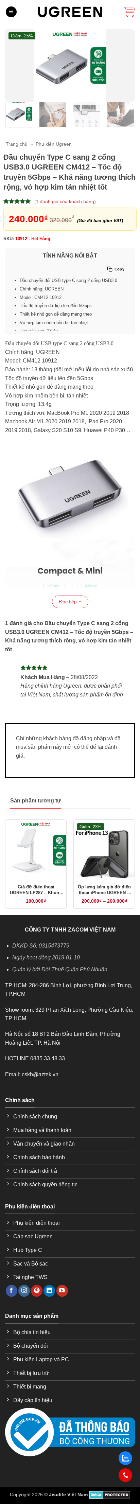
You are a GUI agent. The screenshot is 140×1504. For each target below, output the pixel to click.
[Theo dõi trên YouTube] (62, 1291)
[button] (11, 12)
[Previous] (14, 65)
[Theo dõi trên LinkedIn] (49, 1291)
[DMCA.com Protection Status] (109, 1494)
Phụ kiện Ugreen (54, 144)
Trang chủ (17, 144)
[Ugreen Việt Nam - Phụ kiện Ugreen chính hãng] (70, 12)
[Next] (125, 65)
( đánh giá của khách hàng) (65, 201)
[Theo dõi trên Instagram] (24, 1291)
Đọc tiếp (68, 601)
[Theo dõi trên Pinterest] (36, 1291)
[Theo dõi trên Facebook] (11, 1291)
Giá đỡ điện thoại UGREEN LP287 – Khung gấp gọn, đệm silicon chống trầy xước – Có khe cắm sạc (36, 890)
